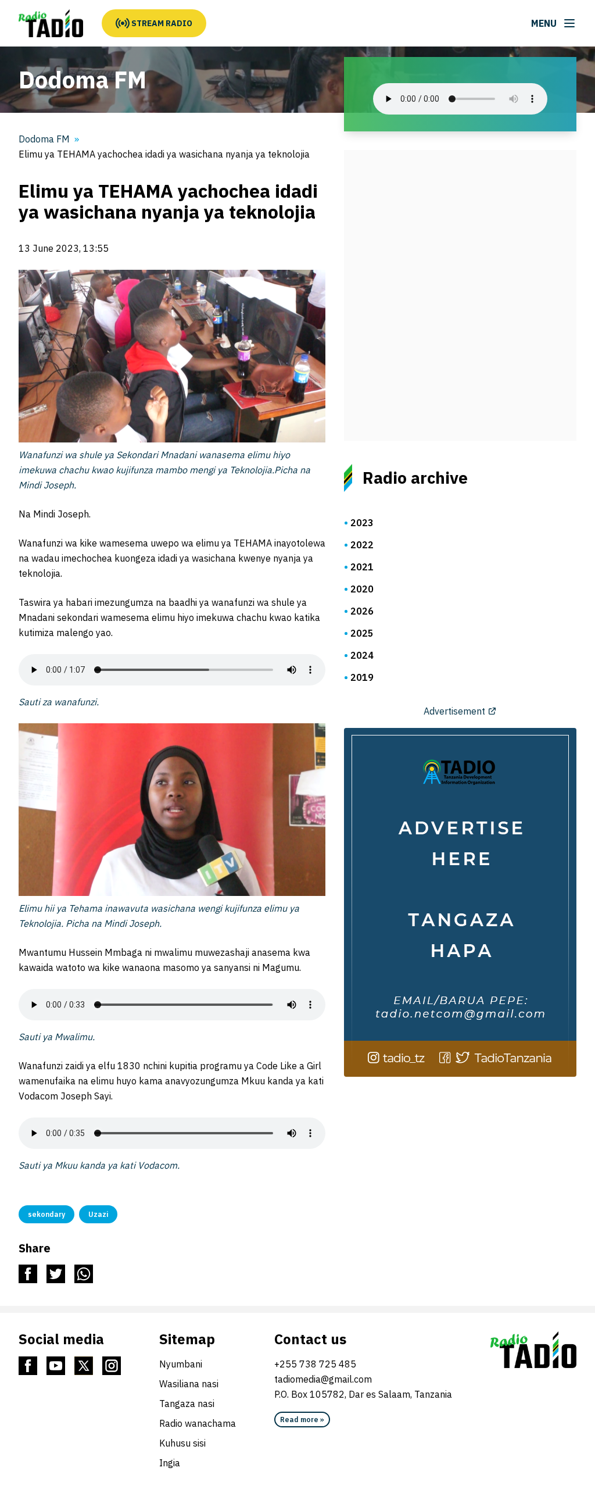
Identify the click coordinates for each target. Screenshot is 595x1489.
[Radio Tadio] (533, 1350)
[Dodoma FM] (51, 23)
